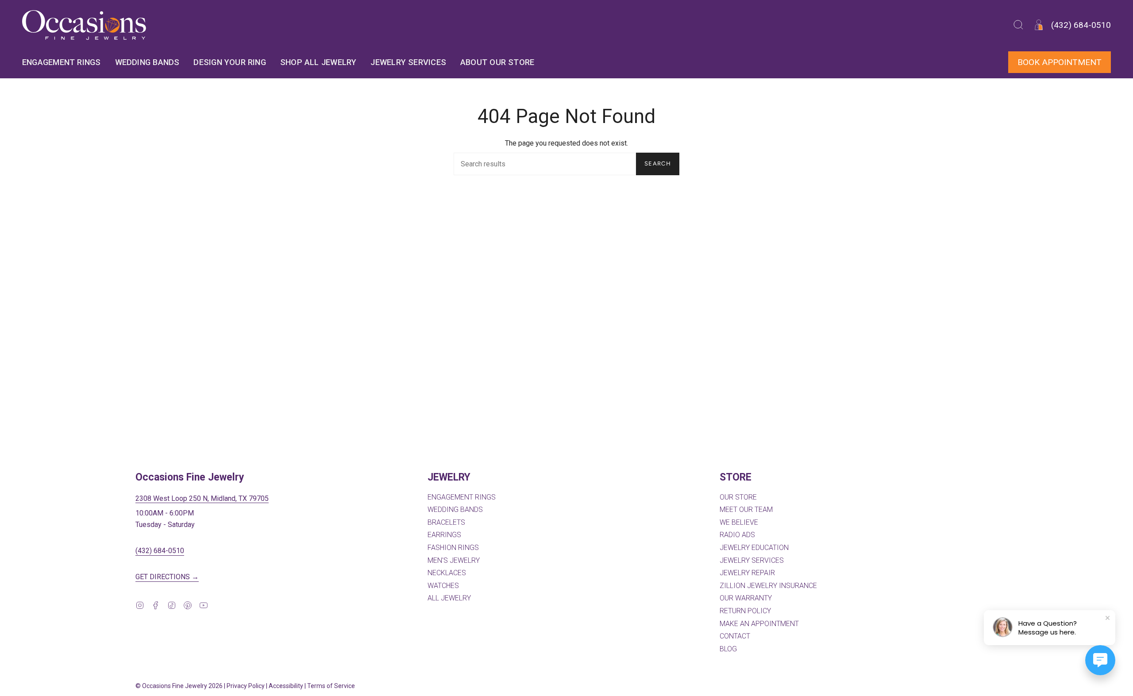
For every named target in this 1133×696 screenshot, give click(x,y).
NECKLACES (447, 573)
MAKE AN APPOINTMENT (759, 623)
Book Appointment (1059, 62)
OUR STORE (738, 497)
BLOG (728, 649)
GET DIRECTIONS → (167, 577)
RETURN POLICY (745, 611)
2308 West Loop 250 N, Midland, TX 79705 (202, 498)
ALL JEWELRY (449, 598)
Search (657, 163)
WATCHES (443, 585)
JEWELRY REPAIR (747, 573)
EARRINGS (444, 535)
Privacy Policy (246, 685)
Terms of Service (331, 685)
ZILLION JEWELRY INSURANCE (768, 585)
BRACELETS (446, 522)
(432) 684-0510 (159, 550)
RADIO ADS (737, 535)
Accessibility (286, 685)
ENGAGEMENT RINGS (462, 497)
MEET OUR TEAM (746, 509)
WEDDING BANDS (455, 509)
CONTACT (735, 636)
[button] (1018, 25)
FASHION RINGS (453, 547)
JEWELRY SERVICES (752, 560)
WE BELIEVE (739, 522)
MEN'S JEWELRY (454, 560)
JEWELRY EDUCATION (754, 547)
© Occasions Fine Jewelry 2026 (179, 685)
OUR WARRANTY (746, 598)
